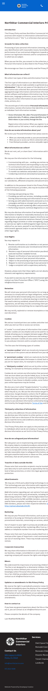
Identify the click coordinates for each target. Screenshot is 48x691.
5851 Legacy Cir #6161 (13, 655)
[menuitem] (40, 663)
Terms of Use (37, 403)
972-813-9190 (10, 669)
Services (36, 637)
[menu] (3, 3)
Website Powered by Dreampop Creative (19, 687)
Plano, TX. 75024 (11, 658)
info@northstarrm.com (14, 663)
